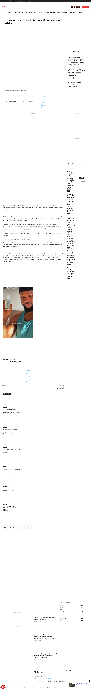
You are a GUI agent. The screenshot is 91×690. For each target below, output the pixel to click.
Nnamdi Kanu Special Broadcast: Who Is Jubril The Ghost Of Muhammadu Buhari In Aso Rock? (45, 636)
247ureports (5, 413)
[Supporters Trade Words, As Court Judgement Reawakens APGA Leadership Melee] (11, 499)
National (71, 77)
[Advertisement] (45, 35)
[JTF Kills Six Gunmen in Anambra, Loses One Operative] (11, 625)
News (70, 64)
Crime (70, 86)
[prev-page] (4, 516)
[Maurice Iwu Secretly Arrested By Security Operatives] (45, 610)
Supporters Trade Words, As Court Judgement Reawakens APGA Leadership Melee (11, 508)
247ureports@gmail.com (47, 678)
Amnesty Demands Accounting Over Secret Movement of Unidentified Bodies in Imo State (71, 256)
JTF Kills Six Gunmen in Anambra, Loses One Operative (77, 83)
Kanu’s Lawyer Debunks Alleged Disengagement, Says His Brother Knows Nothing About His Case (11, 469)
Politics (68, 190)
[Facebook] (72, 7)
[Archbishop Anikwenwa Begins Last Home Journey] (11, 481)
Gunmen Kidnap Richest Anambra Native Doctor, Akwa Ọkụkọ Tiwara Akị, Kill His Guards (11, 431)
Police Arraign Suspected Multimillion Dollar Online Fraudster (71, 272)
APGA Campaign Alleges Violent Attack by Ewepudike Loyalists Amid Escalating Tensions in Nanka (70, 180)
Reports (83, 23)
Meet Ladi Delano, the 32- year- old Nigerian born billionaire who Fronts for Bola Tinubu (45, 655)
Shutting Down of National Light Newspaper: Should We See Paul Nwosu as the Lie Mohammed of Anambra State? (11, 411)
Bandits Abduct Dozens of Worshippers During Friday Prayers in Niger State (71, 240)
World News (69, 231)
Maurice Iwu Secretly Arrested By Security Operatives (45, 618)
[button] (5, 6)
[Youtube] (79, 7)
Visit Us (81, 177)
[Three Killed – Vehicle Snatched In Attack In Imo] (11, 442)
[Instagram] (75, 7)
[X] (77, 7)
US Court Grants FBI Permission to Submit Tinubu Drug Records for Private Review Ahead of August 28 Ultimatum (71, 203)
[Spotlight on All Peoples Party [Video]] (45, 565)
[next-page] (6, 516)
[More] (51, 108)
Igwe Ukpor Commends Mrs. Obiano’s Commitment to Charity (17, 387)
